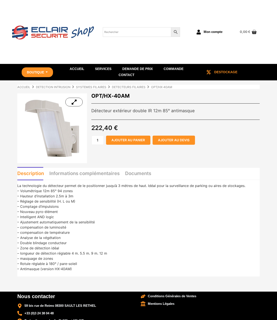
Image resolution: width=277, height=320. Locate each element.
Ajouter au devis (174, 140)
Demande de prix (137, 69)
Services (103, 69)
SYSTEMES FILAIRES (91, 87)
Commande (174, 69)
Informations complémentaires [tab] (84, 173)
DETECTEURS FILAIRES (128, 87)
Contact (126, 75)
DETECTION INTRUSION (53, 87)
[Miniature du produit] (74, 102)
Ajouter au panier (128, 140)
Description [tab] (30, 173)
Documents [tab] (138, 173)
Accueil (77, 69)
